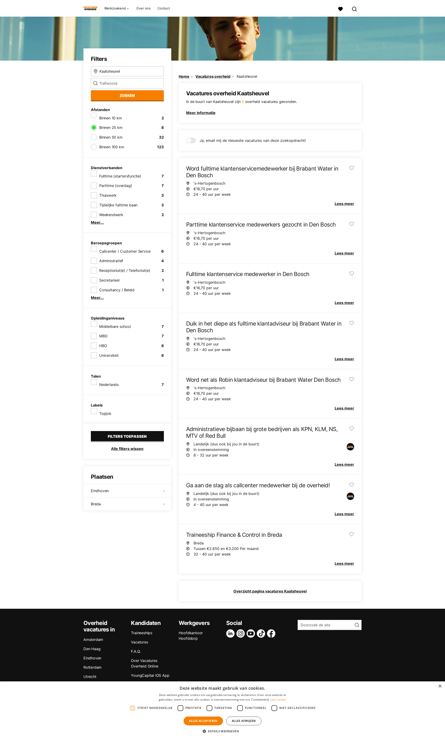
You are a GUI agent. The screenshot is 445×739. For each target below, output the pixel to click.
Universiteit (109, 355)
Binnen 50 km (111, 137)
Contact (163, 8)
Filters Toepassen (127, 436)
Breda (96, 504)
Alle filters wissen (127, 448)
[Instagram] (241, 633)
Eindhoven (100, 490)
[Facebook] (272, 633)
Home (184, 76)
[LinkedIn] (231, 633)
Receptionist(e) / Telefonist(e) (124, 270)
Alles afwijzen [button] (244, 721)
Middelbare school (115, 326)
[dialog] (222, 710)
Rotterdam (92, 667)
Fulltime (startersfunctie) (120, 176)
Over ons (143, 8)
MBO (103, 336)
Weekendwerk (111, 214)
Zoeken (127, 95)
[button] (222, 731)
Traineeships (141, 632)
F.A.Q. (135, 651)
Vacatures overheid (212, 76)
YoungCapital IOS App (150, 675)
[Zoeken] (355, 8)
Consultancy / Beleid (116, 290)
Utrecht (89, 676)
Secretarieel (109, 280)
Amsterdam (93, 639)
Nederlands (109, 384)
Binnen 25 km (111, 127)
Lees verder (278, 700)
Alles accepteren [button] (203, 721)
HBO (103, 345)
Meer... (97, 222)
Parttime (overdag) (115, 185)
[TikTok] (262, 633)
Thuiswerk (108, 195)
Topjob (105, 413)
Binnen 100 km (111, 147)
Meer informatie (201, 112)
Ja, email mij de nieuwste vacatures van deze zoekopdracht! (253, 140)
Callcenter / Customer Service (125, 251)
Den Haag (91, 648)
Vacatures (139, 642)
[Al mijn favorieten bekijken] (340, 8)
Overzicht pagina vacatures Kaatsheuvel (270, 591)
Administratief (111, 260)
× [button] (440, 686)
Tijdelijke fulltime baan (118, 205)
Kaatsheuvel (247, 76)
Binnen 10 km (110, 118)
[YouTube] (252, 633)
